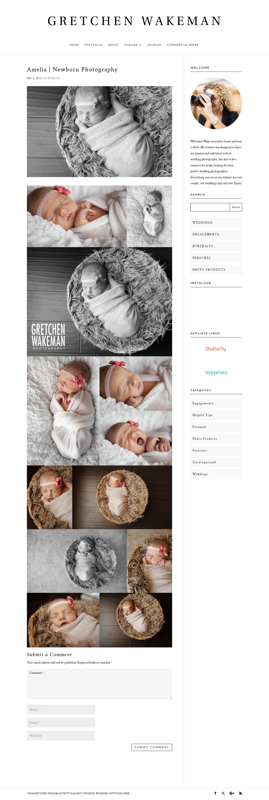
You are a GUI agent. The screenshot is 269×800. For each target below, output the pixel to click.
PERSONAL (202, 258)
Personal (199, 427)
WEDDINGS (202, 223)
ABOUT (113, 44)
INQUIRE (131, 44)
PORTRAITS (203, 246)
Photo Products (205, 439)
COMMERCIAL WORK (183, 44)
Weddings (200, 474)
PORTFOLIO (93, 44)
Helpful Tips (203, 415)
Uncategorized (204, 462)
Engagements (203, 403)
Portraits (52, 78)
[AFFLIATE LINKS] (216, 356)
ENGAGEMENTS (206, 234)
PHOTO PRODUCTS (209, 270)
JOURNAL (154, 44)
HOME (74, 44)
